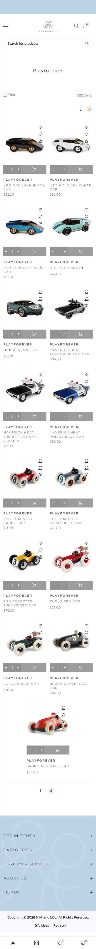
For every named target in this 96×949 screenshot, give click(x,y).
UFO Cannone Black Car (24, 187)
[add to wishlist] (40, 127)
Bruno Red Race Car (48, 766)
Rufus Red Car (65, 601)
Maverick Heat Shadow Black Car (69, 352)
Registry (59, 925)
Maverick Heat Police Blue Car (67, 434)
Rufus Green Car (21, 683)
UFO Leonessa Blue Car (23, 270)
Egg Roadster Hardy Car (17, 521)
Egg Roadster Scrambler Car (65, 521)
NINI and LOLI (47, 917)
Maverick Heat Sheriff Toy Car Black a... (20, 436)
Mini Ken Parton (66, 267)
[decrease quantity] (6, 169)
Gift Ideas (41, 925)
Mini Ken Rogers (20, 350)
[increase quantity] (18, 169)
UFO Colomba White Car (70, 187)
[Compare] (40, 134)
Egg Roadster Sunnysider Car (19, 603)
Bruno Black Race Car (69, 686)
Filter (11, 94)
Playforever (17, 179)
